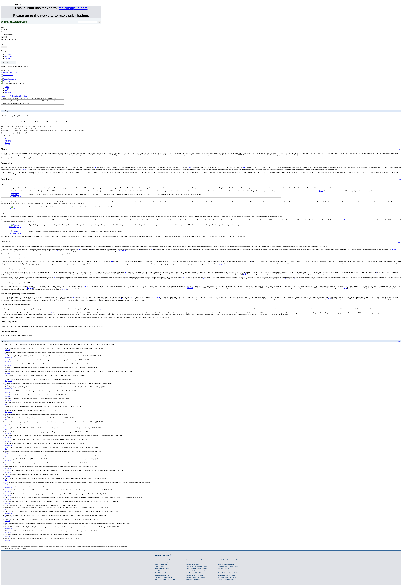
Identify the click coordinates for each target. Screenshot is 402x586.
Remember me (8, 34)
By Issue (8, 54)
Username (4, 29)
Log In (7, 89)
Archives (8, 92)
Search (7, 90)
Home (7, 87)
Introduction (8, 140)
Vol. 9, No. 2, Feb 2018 (14, 96)
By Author (8, 56)
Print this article (8, 75)
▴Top (399, 149)
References (7, 144)
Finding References (9, 79)
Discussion (7, 143)
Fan (25, 96)
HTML (11, 73)
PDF (15, 73)
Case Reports (8, 141)
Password (4, 32)
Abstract (5, 73)
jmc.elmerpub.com (72, 8)
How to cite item (8, 77)
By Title (7, 58)
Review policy (8, 81)
